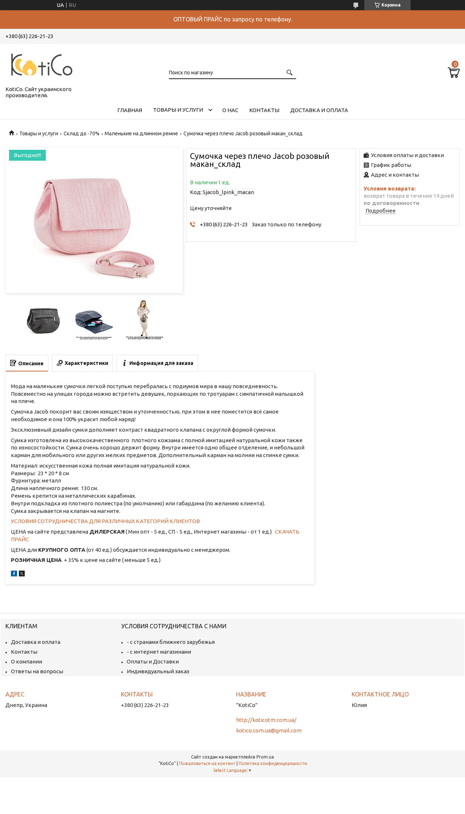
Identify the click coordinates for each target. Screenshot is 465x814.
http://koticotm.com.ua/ (266, 720)
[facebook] (14, 574)
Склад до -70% (82, 133)
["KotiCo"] (41, 63)
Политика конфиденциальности (273, 763)
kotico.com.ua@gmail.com (269, 730)
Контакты (264, 110)
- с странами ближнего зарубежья (171, 642)
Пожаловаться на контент (207, 763)
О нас (230, 110)
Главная (129, 110)
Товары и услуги (178, 110)
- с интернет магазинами (159, 652)
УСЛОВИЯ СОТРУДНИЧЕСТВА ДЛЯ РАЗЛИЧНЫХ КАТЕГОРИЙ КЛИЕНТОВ (105, 521)
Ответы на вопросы (37, 671)
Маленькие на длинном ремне (141, 133)
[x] (22, 574)
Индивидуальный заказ (158, 671)
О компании (26, 661)
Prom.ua (265, 757)
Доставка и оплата (319, 110)
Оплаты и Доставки (153, 661)
